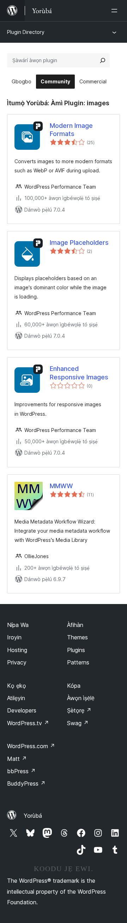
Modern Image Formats (71, 129)
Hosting (17, 649)
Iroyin (14, 637)
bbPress (21, 771)
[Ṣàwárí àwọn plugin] (103, 60)
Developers (21, 710)
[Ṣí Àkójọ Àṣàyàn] (115, 10)
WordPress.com (31, 746)
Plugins (76, 649)
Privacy (16, 662)
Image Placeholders (79, 242)
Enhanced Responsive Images (79, 372)
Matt (17, 758)
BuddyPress (26, 783)
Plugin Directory (25, 32)
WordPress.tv (28, 723)
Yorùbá (33, 815)
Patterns (78, 662)
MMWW (61, 486)
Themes (77, 637)
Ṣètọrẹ (79, 710)
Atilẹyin (16, 698)
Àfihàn (75, 624)
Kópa (73, 685)
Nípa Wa (18, 624)
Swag (78, 723)
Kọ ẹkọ (16, 685)
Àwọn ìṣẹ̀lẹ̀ (81, 698)
